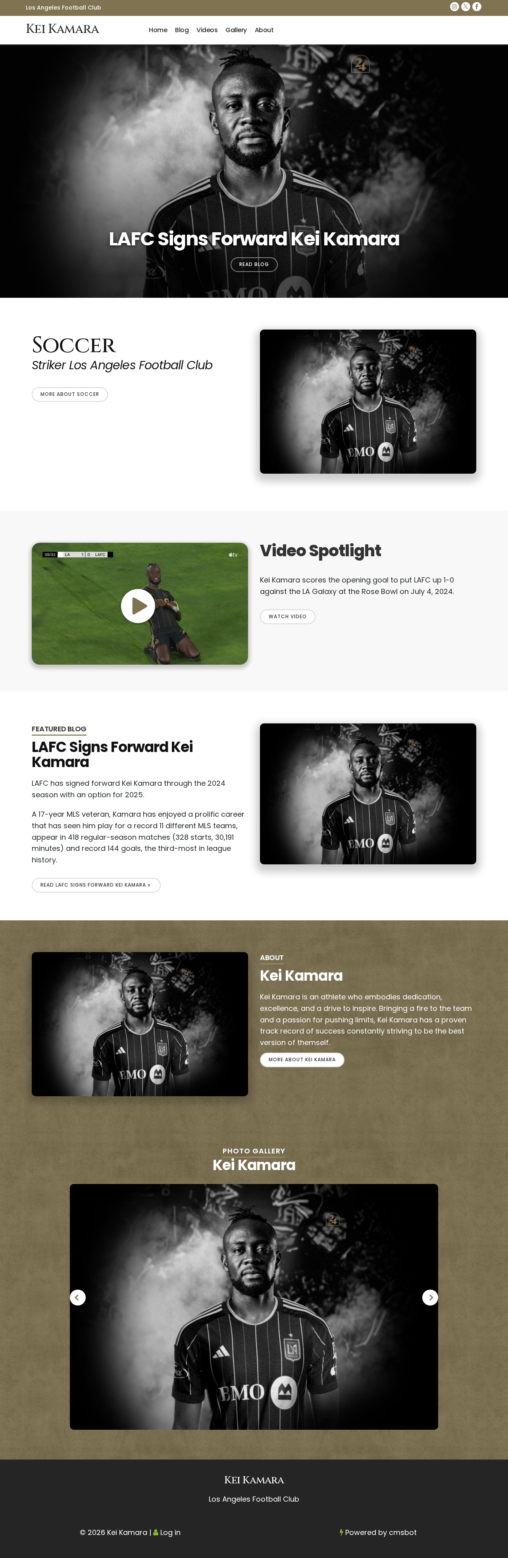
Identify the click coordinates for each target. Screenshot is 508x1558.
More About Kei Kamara (302, 1059)
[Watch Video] (140, 604)
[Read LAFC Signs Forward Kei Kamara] (368, 793)
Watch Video (288, 616)
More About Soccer (69, 394)
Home (158, 30)
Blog (182, 30)
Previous (78, 1297)
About (264, 30)
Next (430, 1297)
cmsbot (403, 1532)
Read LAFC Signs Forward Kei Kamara (94, 884)
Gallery (236, 30)
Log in (170, 1532)
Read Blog (254, 264)
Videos (206, 30)
